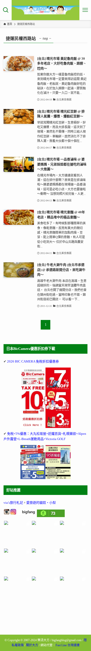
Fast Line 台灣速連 (68, 645)
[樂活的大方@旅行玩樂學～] (46, 10)
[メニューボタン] (85, 10)
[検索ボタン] (6, 10)
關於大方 (32, 645)
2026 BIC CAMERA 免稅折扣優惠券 (33, 361)
